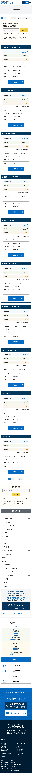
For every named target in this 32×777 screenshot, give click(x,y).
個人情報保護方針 (15, 770)
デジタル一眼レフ (19, 746)
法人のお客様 (4, 764)
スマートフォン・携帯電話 (6, 753)
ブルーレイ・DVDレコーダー (7, 749)
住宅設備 (3, 756)
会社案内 (3, 766)
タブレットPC (4, 743)
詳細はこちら (16, 659)
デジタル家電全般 (19, 749)
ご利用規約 (14, 762)
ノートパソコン (4, 742)
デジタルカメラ (4, 746)
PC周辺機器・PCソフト (20, 743)
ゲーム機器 (3, 744)
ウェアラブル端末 (19, 750)
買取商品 (3, 740)
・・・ (8, 18)
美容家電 (17, 754)
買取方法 (13, 768)
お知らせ (13, 760)
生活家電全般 (4, 750)
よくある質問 (4, 762)
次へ (12, 18)
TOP (2, 737)
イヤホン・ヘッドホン (20, 753)
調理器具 (17, 752)
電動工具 (3, 752)
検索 (14, 494)
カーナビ (17, 744)
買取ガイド (4, 760)
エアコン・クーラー (5, 754)
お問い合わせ (4, 769)
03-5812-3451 (11, 732)
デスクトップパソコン (20, 742)
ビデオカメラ (4, 747)
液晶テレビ (18, 747)
